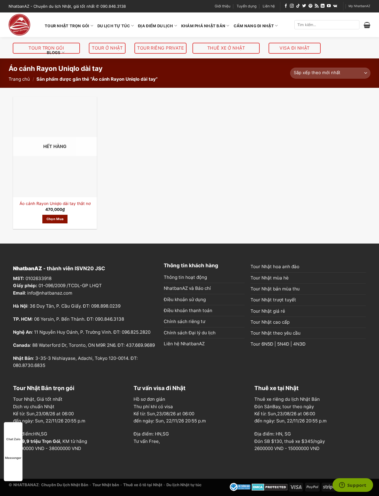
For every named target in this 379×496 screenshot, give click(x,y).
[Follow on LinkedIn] (323, 6)
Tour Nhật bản (105, 484)
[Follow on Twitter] (304, 6)
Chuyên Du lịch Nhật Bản (64, 484)
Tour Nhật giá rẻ (267, 311)
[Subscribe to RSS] (317, 6)
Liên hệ (269, 6)
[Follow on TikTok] (298, 6)
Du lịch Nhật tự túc (184, 484)
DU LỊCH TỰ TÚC (113, 25)
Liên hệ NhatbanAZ (184, 343)
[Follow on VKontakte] (335, 6)
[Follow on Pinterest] (310, 6)
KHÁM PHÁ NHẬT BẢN (203, 25)
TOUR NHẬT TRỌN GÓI (67, 25)
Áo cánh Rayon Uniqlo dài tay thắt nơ (55, 203)
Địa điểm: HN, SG (272, 434)
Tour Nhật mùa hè (269, 278)
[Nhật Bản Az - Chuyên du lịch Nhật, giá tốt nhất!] (22, 24)
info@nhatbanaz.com (49, 293)
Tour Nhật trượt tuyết (273, 300)
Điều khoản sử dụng (185, 299)
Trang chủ (19, 79)
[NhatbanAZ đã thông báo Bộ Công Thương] (240, 486)
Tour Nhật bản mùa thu (275, 289)
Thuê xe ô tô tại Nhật (142, 484)
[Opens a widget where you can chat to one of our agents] (352, 485)
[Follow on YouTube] (329, 6)
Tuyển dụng (246, 6)
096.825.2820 (136, 332)
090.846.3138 (109, 319)
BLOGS (53, 52)
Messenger (13, 458)
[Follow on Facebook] (286, 6)
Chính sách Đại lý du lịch (190, 333)
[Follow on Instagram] (292, 6)
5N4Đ (283, 344)
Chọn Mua (55, 219)
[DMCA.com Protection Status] (270, 486)
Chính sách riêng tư (184, 321)
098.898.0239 (106, 306)
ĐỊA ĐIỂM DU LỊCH (155, 25)
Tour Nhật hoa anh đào (274, 266)
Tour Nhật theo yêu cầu (275, 333)
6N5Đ (267, 344)
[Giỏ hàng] (367, 24)
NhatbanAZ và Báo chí (187, 288)
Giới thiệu (222, 6)
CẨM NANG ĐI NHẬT (254, 25)
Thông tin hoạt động (185, 277)
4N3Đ (299, 344)
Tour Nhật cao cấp (270, 322)
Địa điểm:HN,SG (30, 434)
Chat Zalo (13, 439)
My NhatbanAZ (359, 6)
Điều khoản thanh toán (188, 310)
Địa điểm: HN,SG (151, 434)
